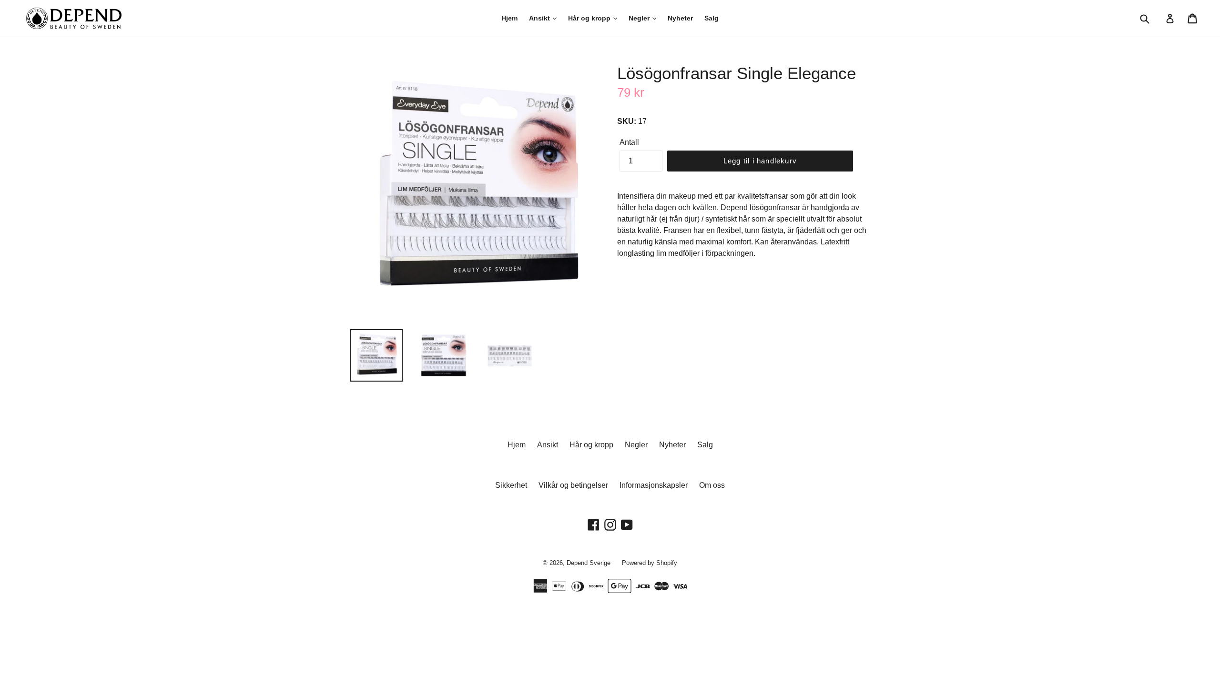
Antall (629, 142)
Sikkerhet (511, 485)
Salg (711, 18)
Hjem (509, 18)
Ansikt (540, 18)
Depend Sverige (588, 562)
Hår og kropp (590, 18)
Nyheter (680, 18)
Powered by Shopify (649, 562)
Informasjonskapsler (654, 485)
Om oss (712, 485)
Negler (640, 18)
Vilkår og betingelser (573, 485)
